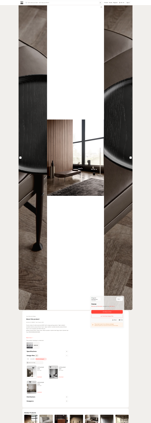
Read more (29, 337)
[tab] (27, 359)
